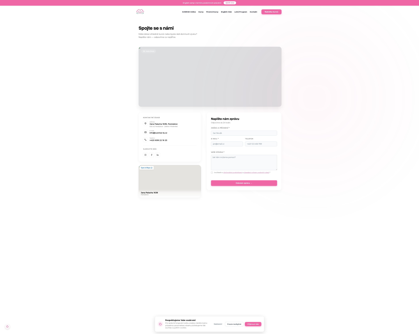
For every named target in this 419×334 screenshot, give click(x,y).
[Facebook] (151, 154)
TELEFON (249, 139)
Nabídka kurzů (271, 12)
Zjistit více (230, 3)
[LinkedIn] (157, 154)
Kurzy (200, 12)
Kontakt (253, 12)
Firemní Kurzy (212, 12)
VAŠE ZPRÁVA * (217, 152)
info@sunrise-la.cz (158, 133)
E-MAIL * (215, 139)
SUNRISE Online (189, 12)
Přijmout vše (253, 324)
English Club (226, 12)
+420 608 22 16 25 (158, 140)
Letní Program (240, 12)
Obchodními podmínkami (232, 172)
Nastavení (218, 324)
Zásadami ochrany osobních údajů (256, 172)
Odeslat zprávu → (244, 183)
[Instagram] (145, 154)
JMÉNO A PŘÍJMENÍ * (220, 128)
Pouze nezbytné (234, 324)
